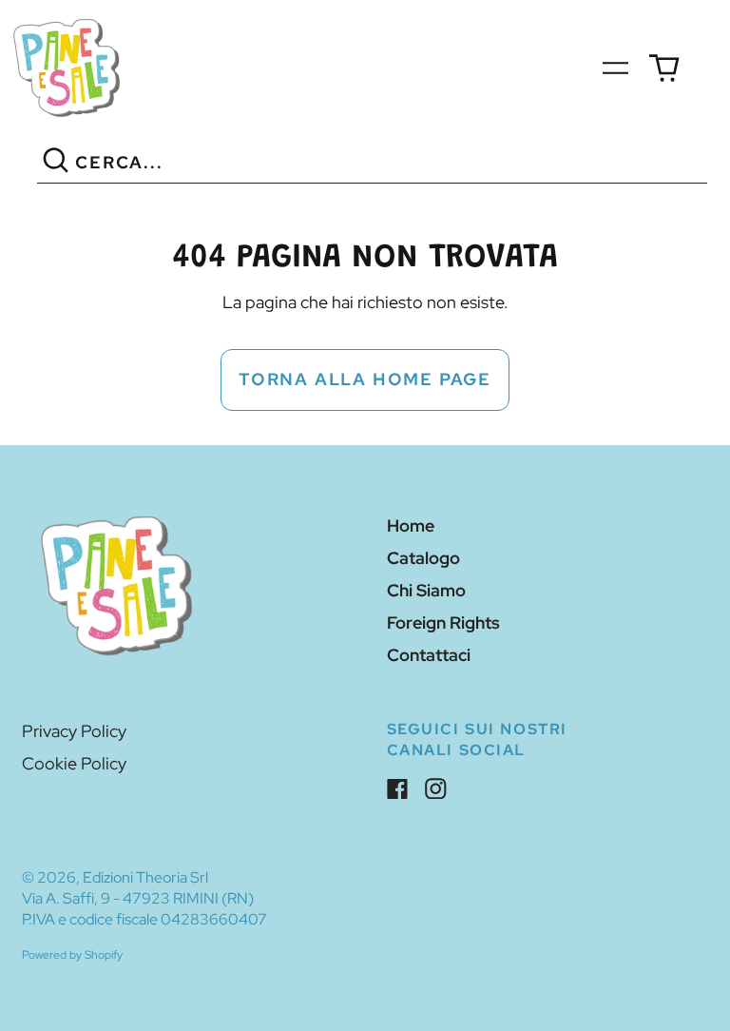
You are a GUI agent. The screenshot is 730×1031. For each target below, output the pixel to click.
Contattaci (429, 655)
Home (410, 525)
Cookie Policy (74, 763)
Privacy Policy (74, 731)
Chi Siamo (426, 590)
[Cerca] (56, 163)
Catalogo (423, 558)
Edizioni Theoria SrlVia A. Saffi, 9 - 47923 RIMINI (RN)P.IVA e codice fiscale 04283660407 (144, 898)
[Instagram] (436, 789)
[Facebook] (398, 789)
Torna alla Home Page (365, 379)
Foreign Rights (443, 622)
